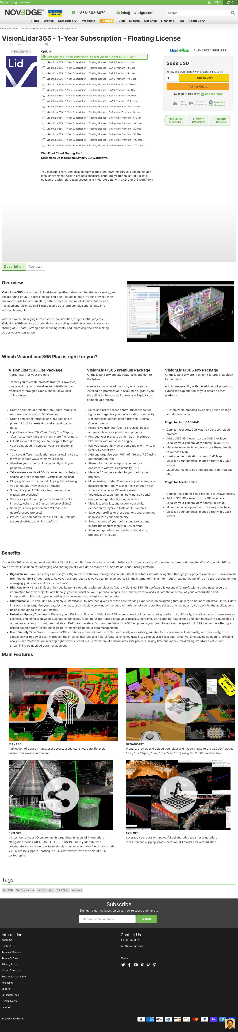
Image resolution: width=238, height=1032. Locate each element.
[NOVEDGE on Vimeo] (142, 965)
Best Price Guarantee (219, 104)
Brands (49, 20)
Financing (167, 20)
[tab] (14, 267)
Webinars (88, 20)
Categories (66, 20)
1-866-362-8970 (91, 13)
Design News (9, 1000)
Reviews (6, 1007)
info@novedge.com (137, 13)
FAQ (181, 20)
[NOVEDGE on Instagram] (154, 965)
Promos (107, 20)
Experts (134, 20)
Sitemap (125, 958)
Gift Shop (150, 20)
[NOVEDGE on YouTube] (135, 965)
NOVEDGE (17, 1018)
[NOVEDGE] (24, 12)
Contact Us (8, 945)
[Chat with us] (230, 1024)
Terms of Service (11, 952)
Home (35, 20)
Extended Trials (10, 994)
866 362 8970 (213, 94)
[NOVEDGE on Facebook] (129, 965)
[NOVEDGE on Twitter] (123, 965)
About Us (195, 20)
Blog (122, 20)
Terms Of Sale (10, 958)
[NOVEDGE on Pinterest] (148, 965)
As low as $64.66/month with (183, 71)
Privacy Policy (10, 964)
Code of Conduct (11, 970)
